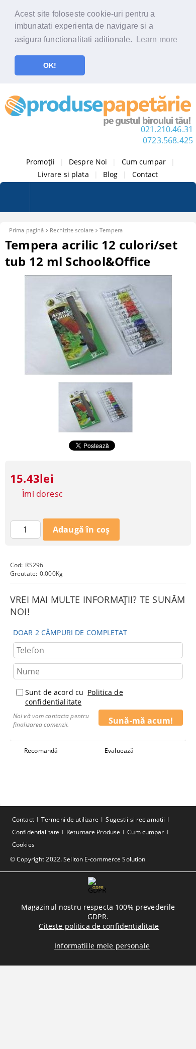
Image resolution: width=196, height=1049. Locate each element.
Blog (110, 174)
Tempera (111, 230)
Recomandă (41, 750)
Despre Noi (88, 161)
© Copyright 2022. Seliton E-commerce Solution (77, 859)
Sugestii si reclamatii (135, 819)
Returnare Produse (93, 832)
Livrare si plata (63, 174)
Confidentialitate (35, 832)
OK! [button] (49, 65)
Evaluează (119, 750)
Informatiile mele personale (102, 945)
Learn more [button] (157, 39)
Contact (145, 174)
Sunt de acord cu (74, 697)
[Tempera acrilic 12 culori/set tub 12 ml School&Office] (98, 372)
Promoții (40, 161)
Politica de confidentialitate (74, 697)
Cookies (23, 844)
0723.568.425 (168, 140)
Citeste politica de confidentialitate (99, 926)
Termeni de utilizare (70, 819)
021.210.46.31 (167, 129)
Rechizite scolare (71, 230)
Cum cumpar (144, 161)
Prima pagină (26, 230)
